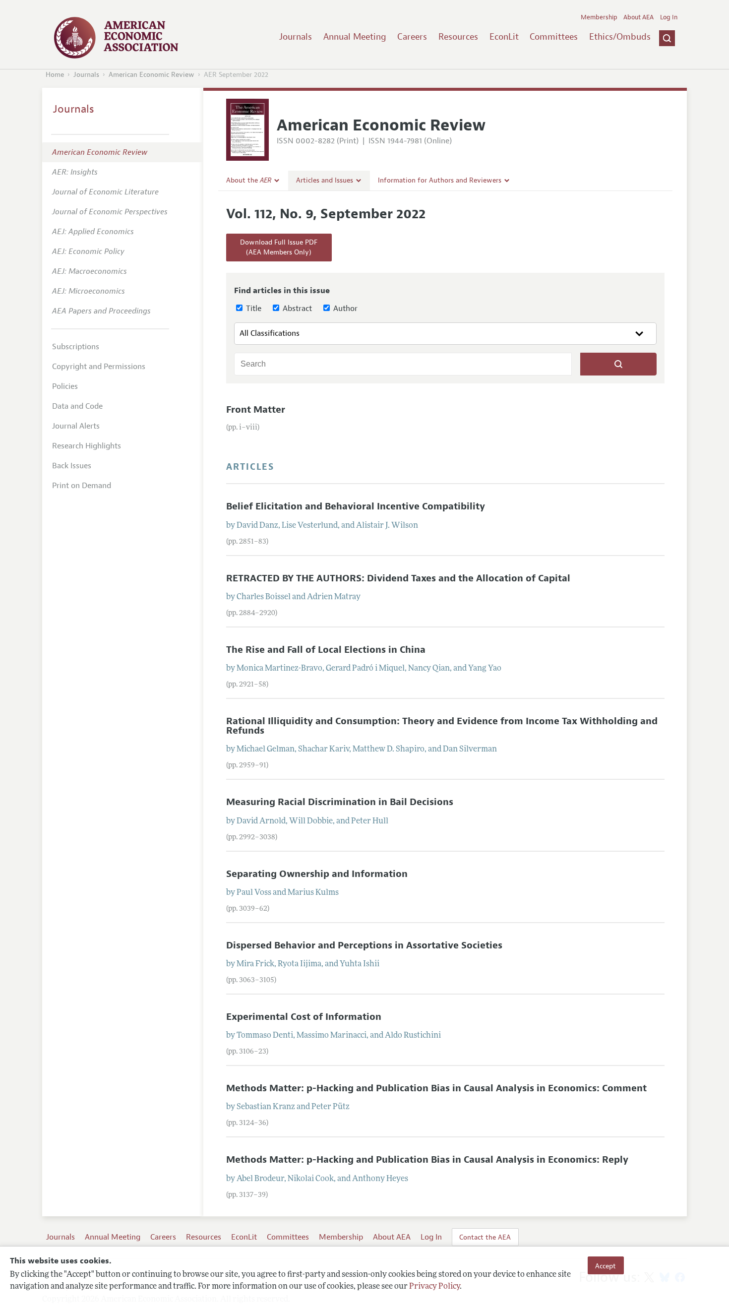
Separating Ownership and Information (317, 874)
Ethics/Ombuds (620, 36)
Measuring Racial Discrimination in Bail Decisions (339, 802)
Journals (295, 36)
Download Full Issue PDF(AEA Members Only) (278, 247)
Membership (599, 17)
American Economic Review (151, 74)
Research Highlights (86, 446)
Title (252, 308)
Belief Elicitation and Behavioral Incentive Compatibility (355, 506)
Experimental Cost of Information (303, 1017)
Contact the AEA (485, 1237)
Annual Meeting (354, 36)
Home (55, 74)
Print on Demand (81, 486)
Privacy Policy (434, 1287)
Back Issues (71, 466)
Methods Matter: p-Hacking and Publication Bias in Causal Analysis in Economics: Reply (427, 1160)
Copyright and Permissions (98, 367)
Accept (605, 1265)
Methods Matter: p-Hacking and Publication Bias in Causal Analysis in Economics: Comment (436, 1088)
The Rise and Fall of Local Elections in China (325, 650)
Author (344, 308)
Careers (412, 36)
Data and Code (77, 406)
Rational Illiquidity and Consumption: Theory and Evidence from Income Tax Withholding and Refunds (442, 726)
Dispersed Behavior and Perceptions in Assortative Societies (364, 945)
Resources (458, 36)
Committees (554, 36)
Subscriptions (75, 347)
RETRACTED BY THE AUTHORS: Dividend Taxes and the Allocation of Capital (398, 578)
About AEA (638, 17)
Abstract (296, 308)
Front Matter (255, 410)
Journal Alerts (76, 426)
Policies (65, 386)
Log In (668, 17)
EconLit (504, 36)
